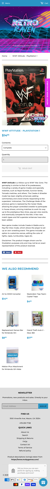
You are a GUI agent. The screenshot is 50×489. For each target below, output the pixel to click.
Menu (7, 3)
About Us (25, 432)
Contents (6, 143)
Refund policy (25, 451)
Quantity (6, 154)
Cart (46, 3)
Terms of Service (25, 448)
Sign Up (43, 406)
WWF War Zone (36, 183)
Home (4, 56)
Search (25, 435)
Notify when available (47, 93)
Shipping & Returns (25, 438)
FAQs (25, 441)
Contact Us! (25, 444)
